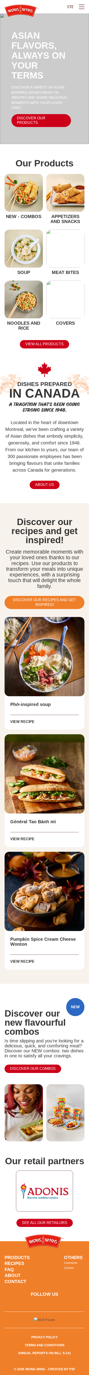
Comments (70, 1263)
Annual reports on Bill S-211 (44, 1353)
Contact (15, 1281)
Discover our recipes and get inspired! (44, 602)
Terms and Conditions (44, 1345)
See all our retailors (44, 1223)
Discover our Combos (33, 1068)
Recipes (14, 1263)
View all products (44, 344)
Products (17, 1257)
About (13, 1275)
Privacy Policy (44, 1337)
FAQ (9, 1269)
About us (44, 485)
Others (73, 1257)
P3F (72, 1369)
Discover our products (31, 120)
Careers (69, 1267)
